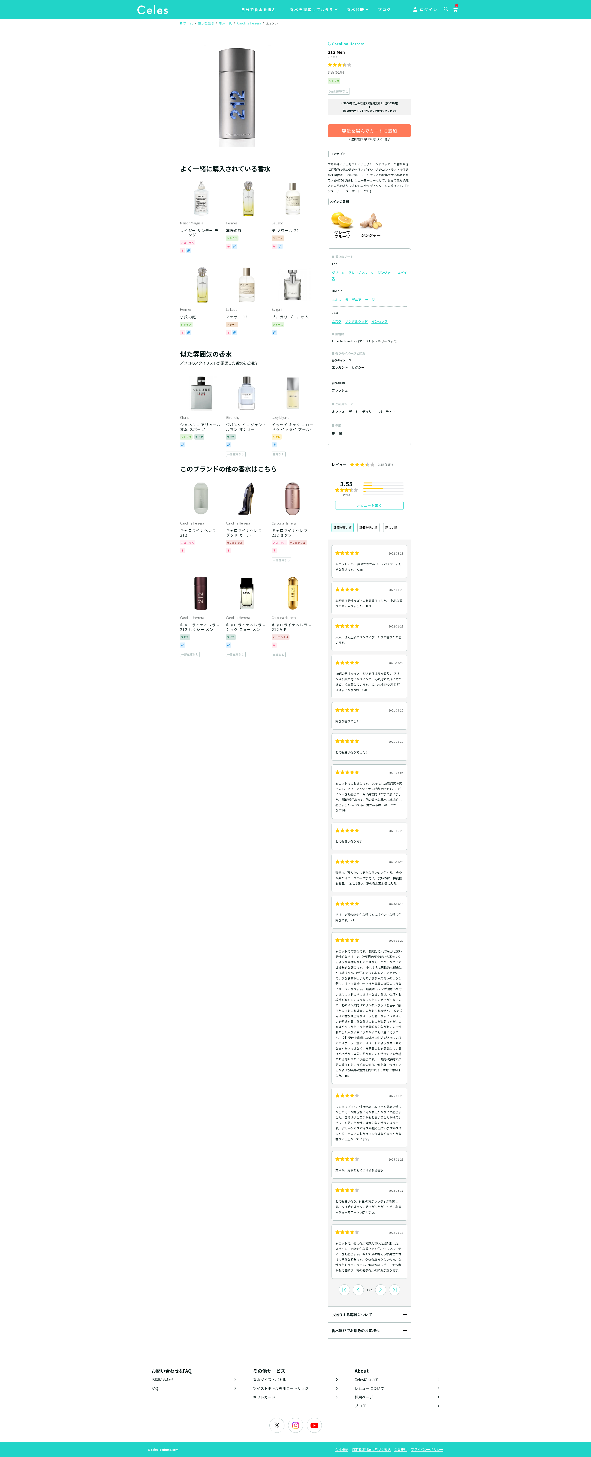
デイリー (368, 411)
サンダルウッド (356, 321)
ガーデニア (353, 299)
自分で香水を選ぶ (258, 9)
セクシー (358, 367)
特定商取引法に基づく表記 (371, 1449)
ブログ (384, 9)
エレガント (340, 367)
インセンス (379, 321)
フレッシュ (340, 390)
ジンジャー (385, 272)
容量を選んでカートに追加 (369, 130)
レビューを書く (369, 505)
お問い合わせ (162, 1379)
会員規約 (400, 1449)
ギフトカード (264, 1397)
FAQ (154, 1388)
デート (353, 411)
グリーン (338, 272)
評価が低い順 (368, 527)
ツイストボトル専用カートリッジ (280, 1388)
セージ (370, 299)
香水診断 (356, 9)
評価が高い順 (343, 527)
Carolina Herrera (348, 43)
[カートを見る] (455, 10)
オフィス (338, 411)
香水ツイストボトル (269, 1379)
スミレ (336, 299)
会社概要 (341, 1449)
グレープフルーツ (361, 272)
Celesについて (367, 1379)
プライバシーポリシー (427, 1449)
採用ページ (364, 1397)
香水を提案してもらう (312, 9)
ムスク (336, 321)
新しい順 (391, 527)
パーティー (387, 411)
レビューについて (369, 1388)
